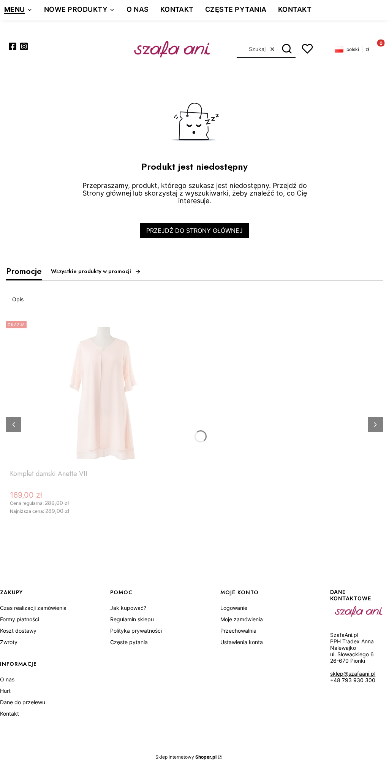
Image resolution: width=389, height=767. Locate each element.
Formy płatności (19, 619)
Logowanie (233, 608)
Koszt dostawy (18, 630)
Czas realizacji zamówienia (33, 608)
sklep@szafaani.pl (352, 673)
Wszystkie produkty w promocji (91, 271)
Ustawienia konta (241, 642)
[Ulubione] (307, 48)
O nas (7, 679)
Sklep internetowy (186, 757)
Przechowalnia (238, 630)
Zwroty (8, 642)
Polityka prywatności (136, 630)
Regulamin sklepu (132, 619)
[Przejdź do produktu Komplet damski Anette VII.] (105, 392)
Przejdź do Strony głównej (194, 230)
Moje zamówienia (241, 619)
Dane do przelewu (22, 702)
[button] (287, 49)
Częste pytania (129, 642)
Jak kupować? (128, 608)
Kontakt (9, 713)
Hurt (5, 690)
